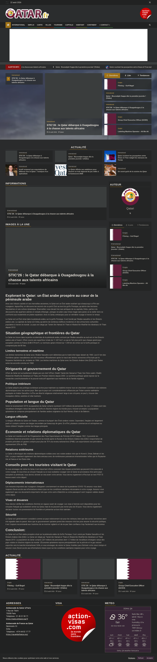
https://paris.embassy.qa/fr (17, 619)
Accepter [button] (150, 658)
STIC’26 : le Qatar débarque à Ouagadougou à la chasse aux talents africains (24, 80)
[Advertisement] (78, 45)
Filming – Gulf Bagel (126, 86)
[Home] (8, 25)
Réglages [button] (131, 658)
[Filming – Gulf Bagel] (110, 84)
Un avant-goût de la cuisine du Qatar (132, 171)
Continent (92, 25)
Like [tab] (129, 75)
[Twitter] (130, 213)
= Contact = (104, 25)
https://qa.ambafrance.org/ (17, 634)
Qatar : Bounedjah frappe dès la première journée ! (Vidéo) (63, 67)
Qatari (62, 132)
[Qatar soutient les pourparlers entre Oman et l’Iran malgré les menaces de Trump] (110, 156)
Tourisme (58, 25)
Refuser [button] (140, 658)
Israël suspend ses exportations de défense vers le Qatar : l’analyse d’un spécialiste (33, 171)
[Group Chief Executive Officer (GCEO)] (110, 118)
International (18, 25)
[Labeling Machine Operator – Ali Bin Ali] (110, 130)
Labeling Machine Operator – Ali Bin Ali (133, 131)
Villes (48, 25)
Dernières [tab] (113, 75)
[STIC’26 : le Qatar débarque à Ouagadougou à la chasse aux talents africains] (73, 95)
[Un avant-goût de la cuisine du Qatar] (110, 170)
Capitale (69, 25)
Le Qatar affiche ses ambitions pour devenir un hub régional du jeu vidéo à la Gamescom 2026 (83, 171)
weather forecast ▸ (128, 651)
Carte (40, 25)
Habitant (80, 25)
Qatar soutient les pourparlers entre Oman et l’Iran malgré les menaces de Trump (132, 158)
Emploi (31, 25)
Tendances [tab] (144, 75)
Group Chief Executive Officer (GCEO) (133, 120)
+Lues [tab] (130, 225)
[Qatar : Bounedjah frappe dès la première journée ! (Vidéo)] (61, 156)
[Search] (149, 25)
